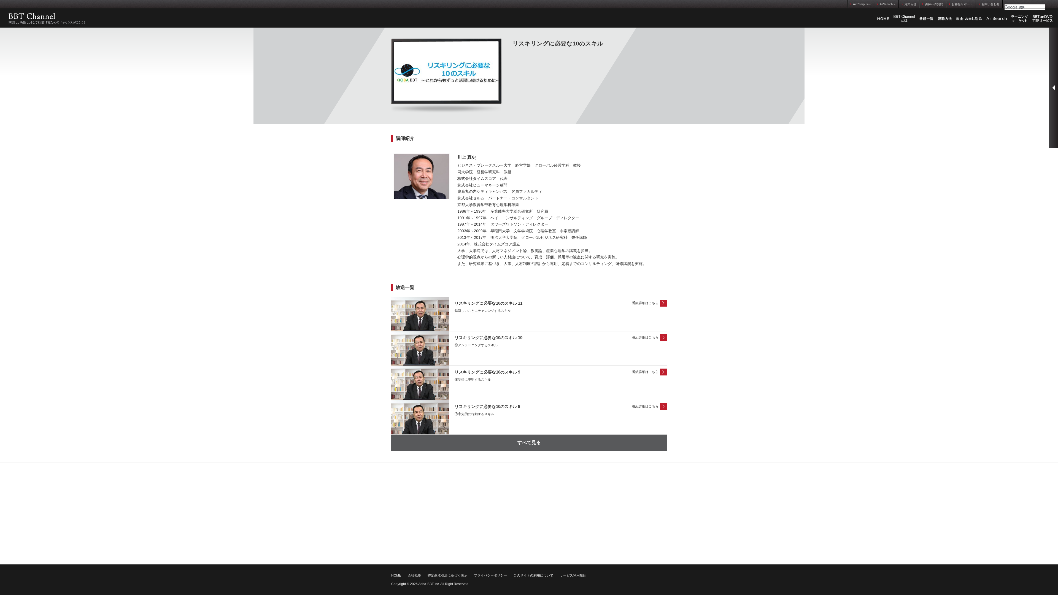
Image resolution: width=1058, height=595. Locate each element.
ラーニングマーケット (1019, 19)
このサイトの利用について (533, 575)
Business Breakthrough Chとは (904, 19)
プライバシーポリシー (490, 575)
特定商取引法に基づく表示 (447, 575)
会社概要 (414, 575)
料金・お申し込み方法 (969, 19)
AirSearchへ (887, 4)
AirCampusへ (862, 4)
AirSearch (996, 19)
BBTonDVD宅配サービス (1043, 19)
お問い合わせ (990, 4)
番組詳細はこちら (645, 303)
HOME (883, 19)
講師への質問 (934, 4)
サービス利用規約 (573, 575)
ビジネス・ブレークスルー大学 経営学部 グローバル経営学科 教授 (519, 165)
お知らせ (910, 4)
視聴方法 (945, 19)
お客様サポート (962, 4)
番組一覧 (926, 19)
